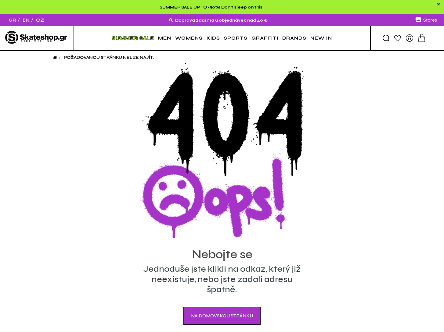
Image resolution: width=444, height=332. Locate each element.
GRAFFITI (264, 38)
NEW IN (321, 38)
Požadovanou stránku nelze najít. (109, 57)
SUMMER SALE (133, 38)
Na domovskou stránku (222, 316)
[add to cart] (421, 38)
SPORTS (235, 38)
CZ (40, 20)
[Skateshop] (37, 38)
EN (26, 20)
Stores (430, 20)
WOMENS (189, 38)
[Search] (386, 38)
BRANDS (294, 38)
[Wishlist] (397, 38)
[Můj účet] (409, 38)
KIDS (213, 38)
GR (12, 20)
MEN (164, 38)
